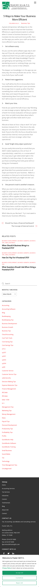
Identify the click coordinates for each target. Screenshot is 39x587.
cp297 (4, 352)
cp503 (4, 360)
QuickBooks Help (7, 439)
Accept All (19, 573)
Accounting (5, 305)
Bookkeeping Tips (8, 320)
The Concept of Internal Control (23, 226)
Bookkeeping (6, 316)
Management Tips (8, 407)
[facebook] (4, 553)
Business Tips (25, 23)
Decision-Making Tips (9, 381)
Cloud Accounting (7, 334)
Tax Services (6, 492)
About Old (5, 510)
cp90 (3, 367)
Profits (4, 436)
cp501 (4, 356)
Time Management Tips (9, 465)
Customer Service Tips (9, 374)
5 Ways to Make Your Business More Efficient (19, 17)
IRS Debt (4, 392)
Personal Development (9, 425)
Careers (4, 499)
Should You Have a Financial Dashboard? (19, 223)
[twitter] (8, 553)
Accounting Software (8, 309)
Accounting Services (8, 488)
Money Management (8, 414)
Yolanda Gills (14, 23)
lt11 (3, 403)
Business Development (9, 241)
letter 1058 (5, 400)
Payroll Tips (6, 421)
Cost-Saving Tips (7, 342)
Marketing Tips (7, 410)
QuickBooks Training (9, 447)
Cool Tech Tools (7, 338)
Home (4, 485)
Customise (19, 578)
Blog (3, 313)
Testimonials (6, 503)
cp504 (4, 363)
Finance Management (9, 389)
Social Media (6, 454)
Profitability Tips (7, 432)
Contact (4, 513)
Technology (5, 461)
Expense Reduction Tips (9, 385)
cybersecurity (6, 378)
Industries (5, 495)
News (4, 418)
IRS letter (5, 396)
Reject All (19, 583)
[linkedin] (13, 553)
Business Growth (23, 241)
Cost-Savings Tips (7, 345)
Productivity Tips (7, 429)
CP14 (3, 349)
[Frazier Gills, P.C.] (16, 8)
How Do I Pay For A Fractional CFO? (15, 257)
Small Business (10, 242)
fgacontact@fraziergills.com (11, 544)
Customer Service (7, 371)
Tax (3, 458)
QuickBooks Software (9, 443)
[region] (19, 571)
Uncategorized (6, 468)
